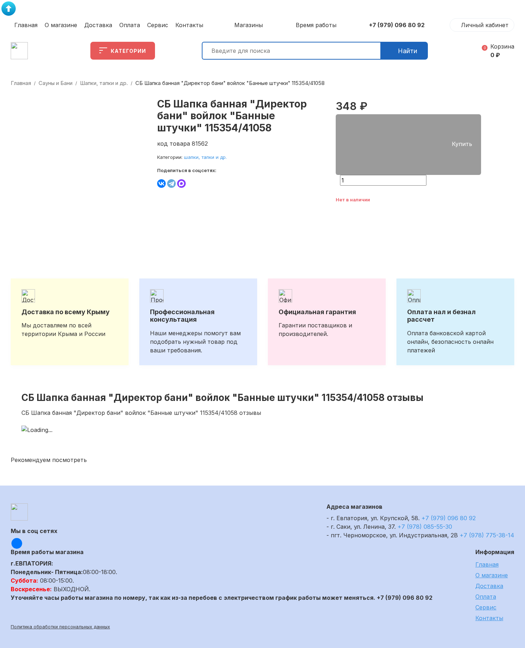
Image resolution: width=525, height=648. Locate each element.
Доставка (98, 25)
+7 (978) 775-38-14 (487, 535)
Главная (26, 25)
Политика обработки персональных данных (60, 626)
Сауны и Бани (55, 83)
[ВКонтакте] (161, 183)
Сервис (157, 25)
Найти (407, 51)
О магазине (61, 25)
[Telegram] (171, 183)
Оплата (129, 25)
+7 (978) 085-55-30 (425, 526)
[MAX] (181, 183)
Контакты (189, 25)
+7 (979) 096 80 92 (397, 25)
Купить (462, 143)
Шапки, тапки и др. (104, 83)
